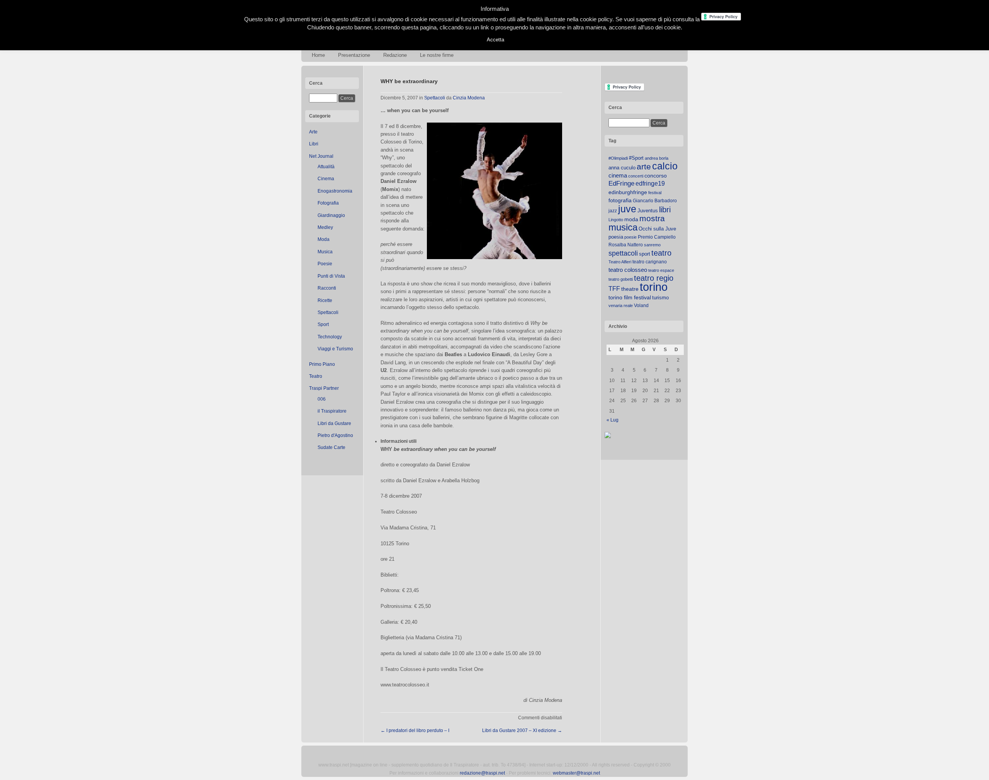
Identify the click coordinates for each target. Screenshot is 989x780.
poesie (630, 237)
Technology (330, 337)
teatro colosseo (627, 269)
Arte (313, 132)
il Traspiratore (332, 411)
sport (644, 254)
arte (644, 166)
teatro (661, 253)
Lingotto (615, 219)
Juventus (647, 210)
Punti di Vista (331, 276)
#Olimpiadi (618, 158)
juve (627, 208)
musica (622, 227)
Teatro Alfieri (619, 261)
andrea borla (656, 158)
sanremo (652, 244)
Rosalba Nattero (625, 244)
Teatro (315, 376)
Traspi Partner (324, 388)
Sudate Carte (331, 447)
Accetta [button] (495, 40)
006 (322, 399)
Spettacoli (328, 312)
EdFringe (621, 183)
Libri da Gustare (334, 423)
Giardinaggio (331, 215)
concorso (655, 176)
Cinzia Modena (469, 98)
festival (654, 192)
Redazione (395, 55)
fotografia (620, 200)
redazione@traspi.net (482, 773)
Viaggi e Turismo (335, 349)
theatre (630, 289)
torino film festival (629, 297)
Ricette (325, 300)
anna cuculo (622, 168)
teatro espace (661, 270)
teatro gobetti (620, 279)
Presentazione (354, 55)
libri (665, 209)
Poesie (325, 263)
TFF (614, 288)
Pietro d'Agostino (335, 435)
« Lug (613, 420)
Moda (324, 239)
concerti (635, 176)
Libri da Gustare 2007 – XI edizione (522, 730)
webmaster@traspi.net (576, 773)
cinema (617, 175)
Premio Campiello (657, 237)
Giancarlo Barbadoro (655, 200)
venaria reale (620, 305)
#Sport (636, 158)
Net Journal (321, 156)
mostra (652, 218)
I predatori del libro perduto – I (415, 730)
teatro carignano (649, 262)
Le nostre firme (437, 55)
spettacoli (623, 253)
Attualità (326, 166)
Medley (325, 227)
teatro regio (653, 278)
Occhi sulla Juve (657, 229)
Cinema (326, 178)
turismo (660, 297)
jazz (612, 210)
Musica (325, 251)
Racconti (327, 288)
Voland (641, 305)
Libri (313, 144)
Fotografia (328, 203)
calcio (665, 166)
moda (631, 219)
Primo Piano (322, 364)
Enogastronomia (335, 191)
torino (654, 286)
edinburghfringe (627, 192)
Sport (323, 324)
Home (318, 55)
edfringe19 (650, 183)
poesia (615, 237)
